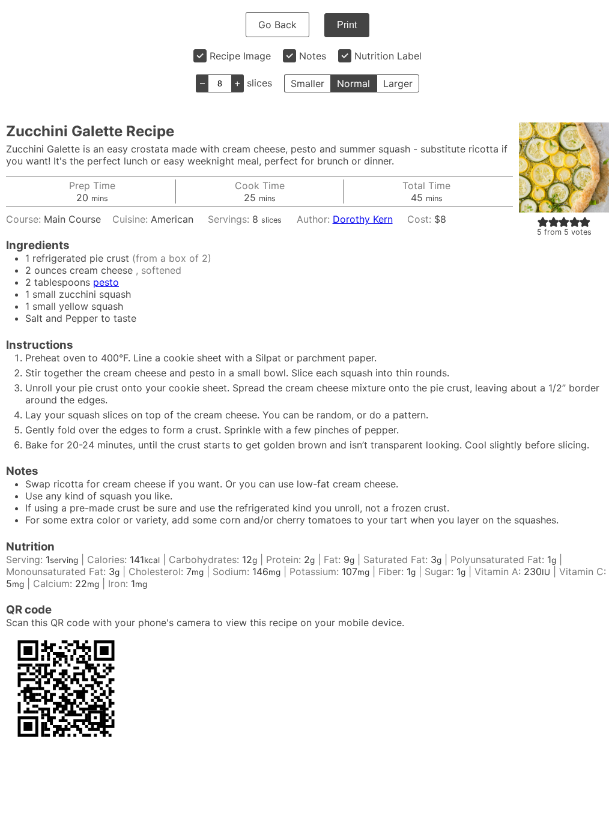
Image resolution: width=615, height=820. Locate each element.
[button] (543, 222)
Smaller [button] (307, 83)
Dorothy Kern (363, 219)
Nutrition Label (388, 56)
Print (347, 25)
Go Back (277, 25)
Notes (312, 56)
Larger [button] (398, 83)
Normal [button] (353, 83)
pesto (106, 282)
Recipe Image (240, 56)
